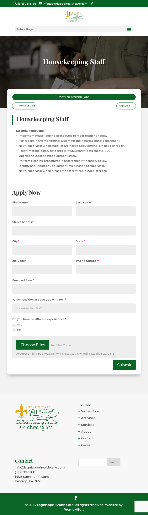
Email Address (22, 280)
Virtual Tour (90, 411)
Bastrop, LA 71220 (29, 481)
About (86, 431)
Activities (88, 418)
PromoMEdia (74, 509)
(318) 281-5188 (25, 472)
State (79, 241)
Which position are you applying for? (38, 299)
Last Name (83, 202)
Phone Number (87, 261)
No (19, 329)
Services (87, 425)
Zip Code (18, 261)
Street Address (22, 222)
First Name (20, 202)
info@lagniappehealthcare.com (40, 467)
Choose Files (32, 344)
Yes (19, 325)
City (15, 241)
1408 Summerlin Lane (32, 477)
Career (86, 445)
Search (113, 462)
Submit (124, 365)
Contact (87, 438)
